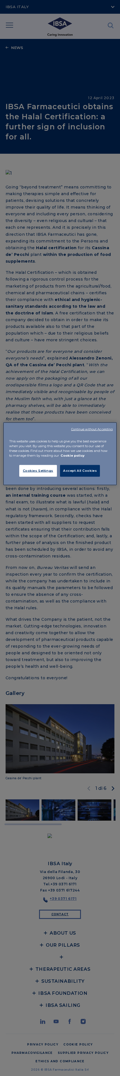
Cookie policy (73, 456)
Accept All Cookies (80, 471)
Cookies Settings (38, 471)
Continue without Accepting (92, 429)
